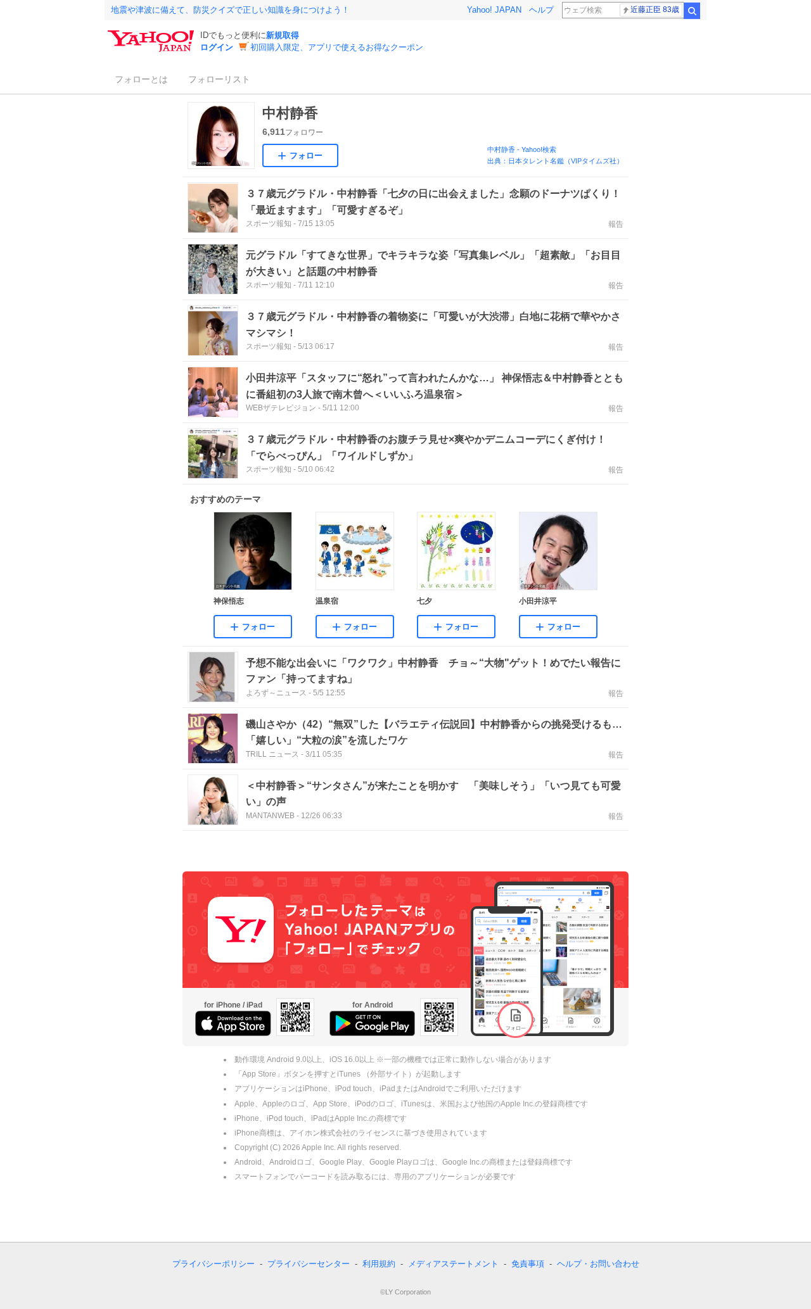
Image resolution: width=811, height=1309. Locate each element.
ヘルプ (541, 10)
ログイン (216, 47)
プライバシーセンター (308, 1263)
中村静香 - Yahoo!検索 (521, 149)
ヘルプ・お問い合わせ (598, 1263)
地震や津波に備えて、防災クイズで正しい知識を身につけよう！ (230, 10)
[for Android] (372, 1023)
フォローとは (141, 79)
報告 (615, 224)
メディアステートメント (453, 1263)
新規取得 (282, 35)
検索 (692, 11)
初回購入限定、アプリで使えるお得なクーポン (336, 47)
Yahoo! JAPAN (494, 10)
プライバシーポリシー (213, 1263)
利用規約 (378, 1263)
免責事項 (527, 1263)
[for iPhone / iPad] (233, 1023)
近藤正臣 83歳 (654, 9)
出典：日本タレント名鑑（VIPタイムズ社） (555, 161)
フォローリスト (219, 79)
